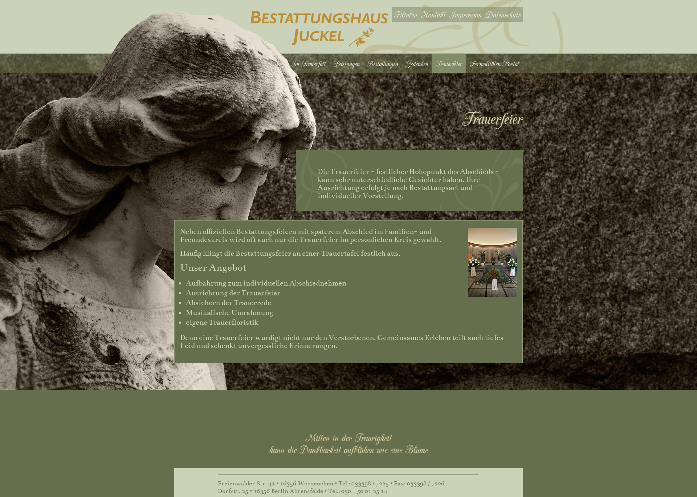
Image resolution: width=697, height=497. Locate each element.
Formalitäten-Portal (494, 63)
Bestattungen (382, 63)
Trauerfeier (449, 63)
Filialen (405, 14)
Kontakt (433, 14)
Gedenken (416, 63)
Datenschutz (503, 14)
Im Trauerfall (308, 63)
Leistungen (346, 63)
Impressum (465, 14)
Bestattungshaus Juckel (319, 29)
